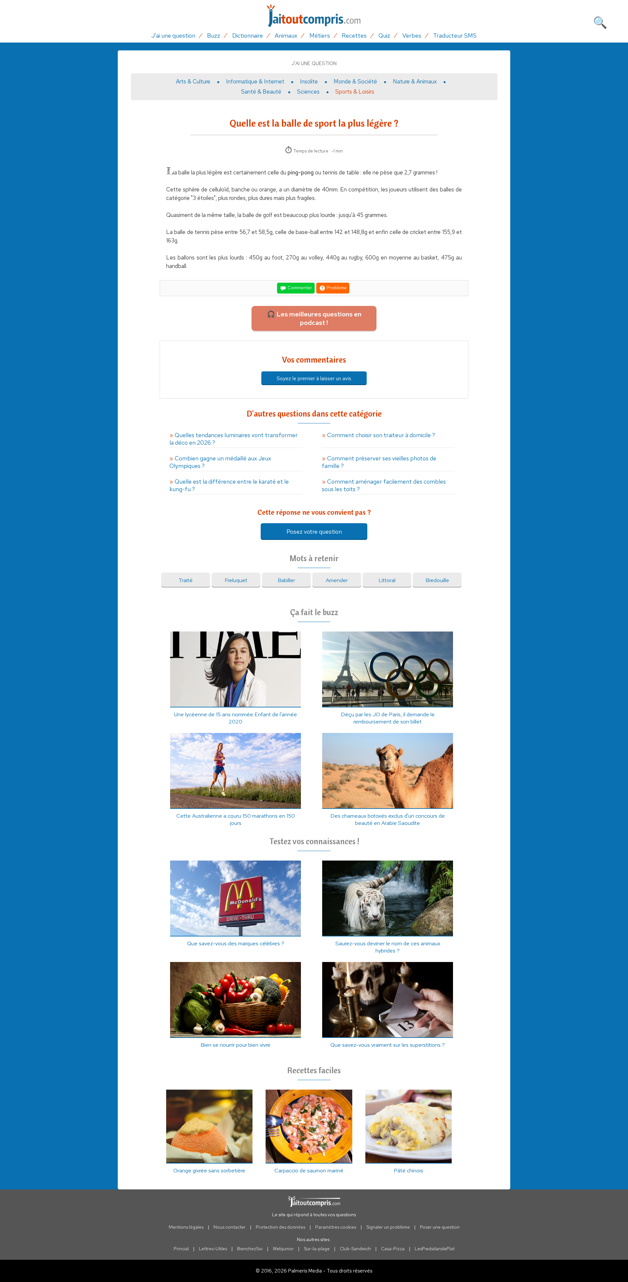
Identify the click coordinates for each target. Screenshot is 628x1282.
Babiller (286, 580)
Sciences (308, 91)
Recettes (354, 35)
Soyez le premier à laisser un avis (314, 378)
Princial (181, 1249)
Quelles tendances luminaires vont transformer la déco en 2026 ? (233, 438)
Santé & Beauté (261, 91)
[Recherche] (600, 21)
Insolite (309, 81)
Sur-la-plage (317, 1249)
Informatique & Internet (255, 81)
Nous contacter (230, 1227)
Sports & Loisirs (354, 91)
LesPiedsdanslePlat (435, 1249)
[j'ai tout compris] (314, 15)
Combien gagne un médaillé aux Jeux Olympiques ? (220, 462)
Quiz (384, 35)
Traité (186, 580)
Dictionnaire (247, 35)
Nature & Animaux (415, 81)
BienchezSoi (250, 1249)
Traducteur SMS (455, 35)
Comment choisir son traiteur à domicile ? (381, 435)
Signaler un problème (388, 1227)
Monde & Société (355, 81)
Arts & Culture (193, 81)
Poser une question (440, 1227)
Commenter (299, 288)
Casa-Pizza (393, 1249)
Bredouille (437, 580)
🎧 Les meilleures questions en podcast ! (314, 318)
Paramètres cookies (335, 1227)
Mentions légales (186, 1227)
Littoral (386, 580)
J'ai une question (173, 35)
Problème (336, 288)
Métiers (319, 35)
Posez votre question (314, 531)
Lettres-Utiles (213, 1249)
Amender (337, 580)
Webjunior (283, 1249)
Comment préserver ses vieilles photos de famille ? (379, 462)
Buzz (213, 35)
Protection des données (280, 1227)
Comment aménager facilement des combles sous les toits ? (384, 485)
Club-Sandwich (355, 1249)
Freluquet (236, 580)
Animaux (286, 35)
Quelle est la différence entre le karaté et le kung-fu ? (229, 485)
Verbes (411, 35)
